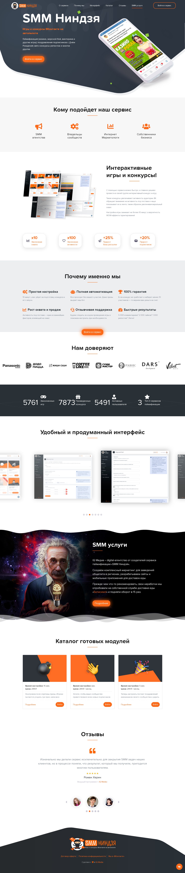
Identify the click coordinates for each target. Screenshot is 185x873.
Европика (108, 790)
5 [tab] (98, 811)
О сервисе (63, 6)
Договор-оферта (68, 856)
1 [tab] (86, 811)
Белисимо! (100, 592)
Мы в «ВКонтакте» (116, 856)
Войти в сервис (164, 6)
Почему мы (79, 6)
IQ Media (99, 862)
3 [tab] (92, 811)
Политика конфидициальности (92, 856)
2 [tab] (89, 811)
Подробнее (101, 603)
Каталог (109, 6)
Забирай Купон (106, 786)
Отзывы (122, 6)
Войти (59, 704)
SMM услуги (137, 6)
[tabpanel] (93, 802)
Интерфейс (95, 6)
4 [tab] (95, 811)
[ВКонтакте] (179, 867)
